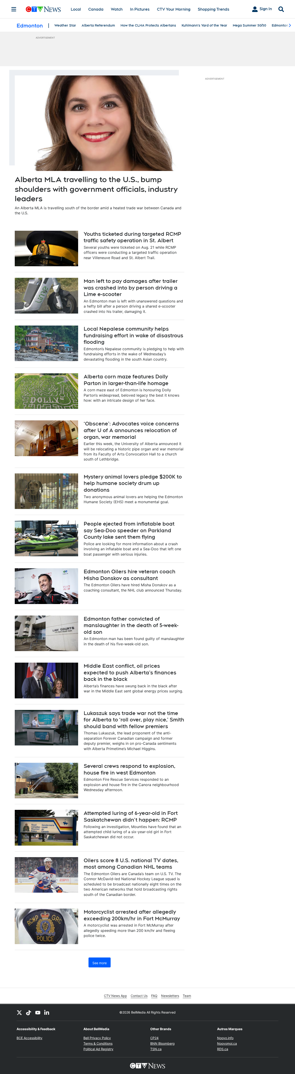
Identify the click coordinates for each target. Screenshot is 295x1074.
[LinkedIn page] (47, 1012)
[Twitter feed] (19, 1012)
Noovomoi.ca (227, 1043)
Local (76, 9)
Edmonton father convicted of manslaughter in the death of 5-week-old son (131, 625)
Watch (117, 9)
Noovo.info (225, 1038)
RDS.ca (222, 1049)
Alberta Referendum (98, 25)
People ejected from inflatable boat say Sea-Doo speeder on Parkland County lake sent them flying (129, 530)
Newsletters (170, 996)
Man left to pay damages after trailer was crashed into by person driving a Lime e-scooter (131, 287)
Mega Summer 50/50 (249, 25)
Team (187, 996)
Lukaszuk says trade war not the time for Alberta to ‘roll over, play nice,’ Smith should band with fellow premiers (134, 719)
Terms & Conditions (97, 1043)
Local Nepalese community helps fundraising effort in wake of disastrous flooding (133, 335)
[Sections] (13, 9)
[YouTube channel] (38, 1012)
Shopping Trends (213, 9)
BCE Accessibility (29, 1038)
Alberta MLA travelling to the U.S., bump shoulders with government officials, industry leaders (96, 189)
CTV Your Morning (173, 9)
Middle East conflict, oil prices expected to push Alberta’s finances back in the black (130, 672)
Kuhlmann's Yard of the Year (204, 25)
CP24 (154, 1038)
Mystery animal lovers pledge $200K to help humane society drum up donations (133, 483)
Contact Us (139, 996)
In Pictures (140, 9)
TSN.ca (156, 1049)
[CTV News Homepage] (43, 9)
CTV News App (115, 996)
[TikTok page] (28, 1012)
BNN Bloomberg (162, 1043)
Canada (95, 9)
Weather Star (65, 25)
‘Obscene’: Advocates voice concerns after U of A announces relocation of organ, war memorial (131, 430)
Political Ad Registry (98, 1049)
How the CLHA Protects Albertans (148, 25)
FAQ (154, 996)
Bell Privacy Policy (97, 1038)
